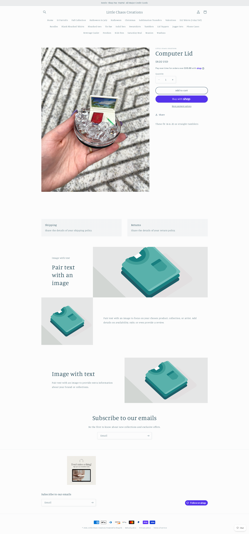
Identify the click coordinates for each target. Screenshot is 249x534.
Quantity (159, 74)
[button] (44, 12)
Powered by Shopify (114, 528)
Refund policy (130, 528)
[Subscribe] (148, 435)
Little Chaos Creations (97, 528)
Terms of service (160, 528)
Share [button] (162, 115)
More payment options (182, 106)
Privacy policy (145, 528)
